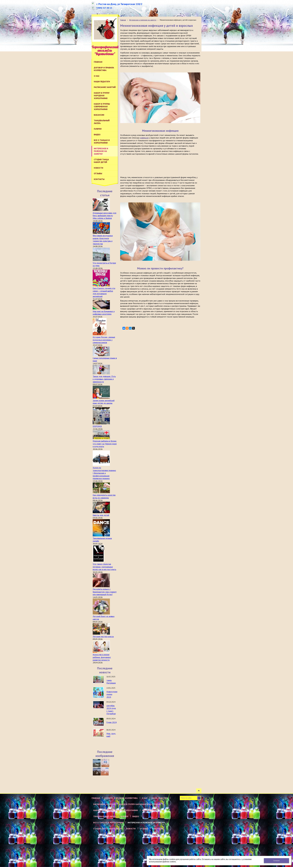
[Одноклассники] (127, 328)
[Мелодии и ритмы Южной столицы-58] (97, 772)
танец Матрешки (111, 681)
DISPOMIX (97, 426)
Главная (123, 20)
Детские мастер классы (103, 636)
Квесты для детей (101, 515)
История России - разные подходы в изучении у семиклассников (104, 340)
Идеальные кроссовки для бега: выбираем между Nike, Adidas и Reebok (104, 216)
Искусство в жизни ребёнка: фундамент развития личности (102, 657)
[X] (133, 328)
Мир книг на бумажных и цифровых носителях (104, 312)
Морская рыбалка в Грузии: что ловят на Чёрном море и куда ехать (105, 444)
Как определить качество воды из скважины (104, 496)
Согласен (276, 861)
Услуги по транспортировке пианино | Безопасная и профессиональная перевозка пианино (104, 473)
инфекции (144, 137)
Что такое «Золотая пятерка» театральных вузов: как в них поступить (104, 567)
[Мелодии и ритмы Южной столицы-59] (105, 763)
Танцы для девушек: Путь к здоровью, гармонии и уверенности (104, 379)
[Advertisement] (161, 165)
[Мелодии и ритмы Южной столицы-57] (105, 772)
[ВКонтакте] (123, 328)
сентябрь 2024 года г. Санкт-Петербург (111, 709)
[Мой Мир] (130, 328)
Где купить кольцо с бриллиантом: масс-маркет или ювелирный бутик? (105, 592)
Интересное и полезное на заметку (142, 20)
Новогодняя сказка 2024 (111, 694)
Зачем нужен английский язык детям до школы (103, 401)
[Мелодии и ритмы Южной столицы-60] (97, 763)
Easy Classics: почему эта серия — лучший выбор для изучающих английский (104, 292)
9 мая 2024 (111, 722)
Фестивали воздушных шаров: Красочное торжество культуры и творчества (103, 239)
